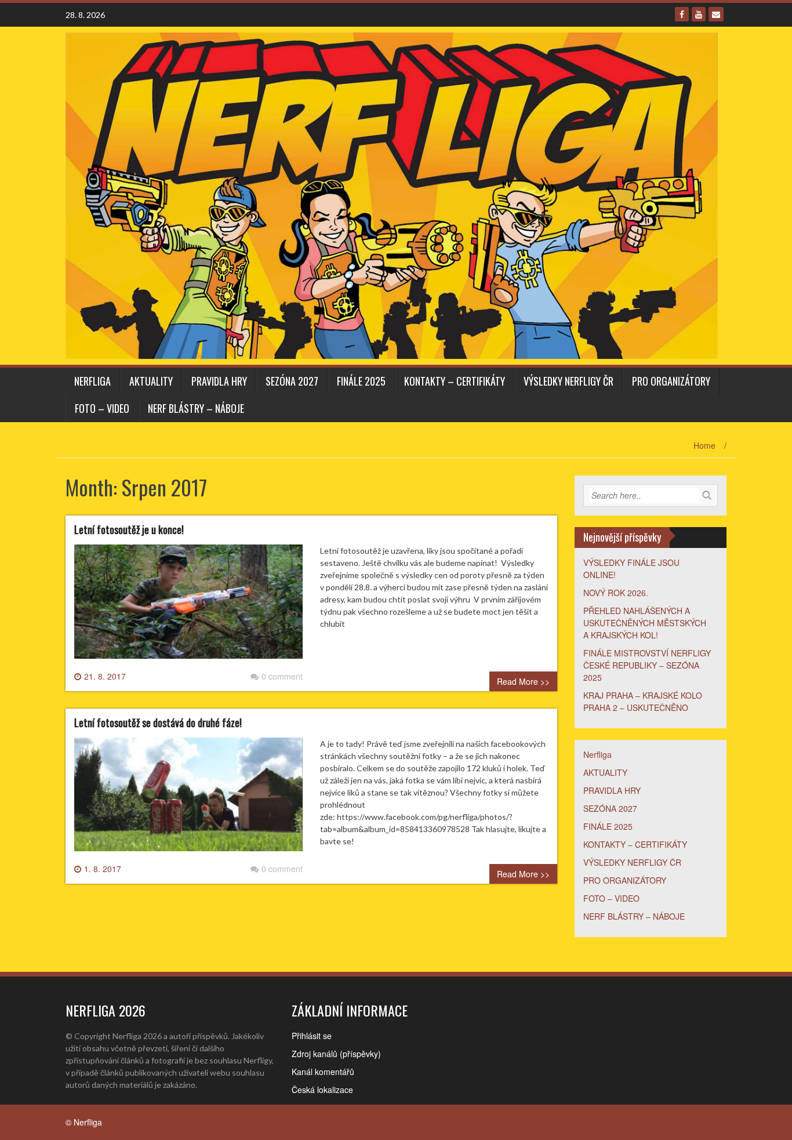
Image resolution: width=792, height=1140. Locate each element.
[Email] (716, 14)
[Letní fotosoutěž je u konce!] (188, 606)
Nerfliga (92, 381)
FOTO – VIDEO (102, 408)
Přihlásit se (312, 1035)
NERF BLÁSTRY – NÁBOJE (196, 408)
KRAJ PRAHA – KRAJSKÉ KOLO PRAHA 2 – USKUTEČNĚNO (642, 701)
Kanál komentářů (323, 1071)
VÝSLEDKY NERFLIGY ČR (568, 381)
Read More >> (523, 681)
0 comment (282, 676)
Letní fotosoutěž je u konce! (129, 529)
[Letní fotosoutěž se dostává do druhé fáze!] (188, 799)
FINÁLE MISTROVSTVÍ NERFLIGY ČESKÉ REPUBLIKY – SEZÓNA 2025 (647, 665)
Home (704, 445)
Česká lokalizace (322, 1089)
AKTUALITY (151, 381)
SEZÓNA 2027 (292, 381)
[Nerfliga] (392, 194)
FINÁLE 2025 (361, 381)
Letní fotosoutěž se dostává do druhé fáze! (158, 722)
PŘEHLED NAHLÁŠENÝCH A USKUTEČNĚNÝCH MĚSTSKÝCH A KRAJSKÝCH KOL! (644, 623)
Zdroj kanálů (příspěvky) (336, 1053)
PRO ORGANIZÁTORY (671, 381)
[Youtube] (699, 14)
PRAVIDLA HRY (219, 381)
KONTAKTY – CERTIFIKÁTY (454, 381)
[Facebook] (682, 14)
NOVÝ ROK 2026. (615, 592)
